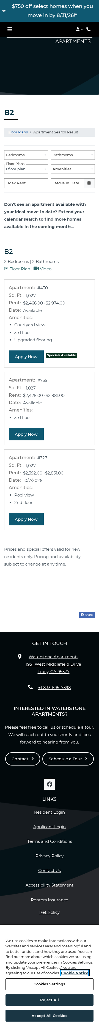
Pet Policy (49, 912)
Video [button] (45, 268)
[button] (49, 11)
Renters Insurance (49, 899)
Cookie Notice (74, 973)
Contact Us (49, 870)
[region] (49, 975)
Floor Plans (18, 132)
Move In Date (67, 183)
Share (88, 614)
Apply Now (29, 356)
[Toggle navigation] (9, 29)
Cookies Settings (49, 984)
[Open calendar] (89, 183)
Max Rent (17, 183)
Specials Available (61, 355)
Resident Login (49, 812)
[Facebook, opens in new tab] (49, 784)
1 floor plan (17, 167)
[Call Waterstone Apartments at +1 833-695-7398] (89, 29)
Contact (20, 758)
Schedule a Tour (66, 758)
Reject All (49, 1000)
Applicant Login (49, 826)
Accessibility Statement (49, 885)
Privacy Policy (49, 855)
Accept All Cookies (49, 1015)
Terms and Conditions (49, 841)
